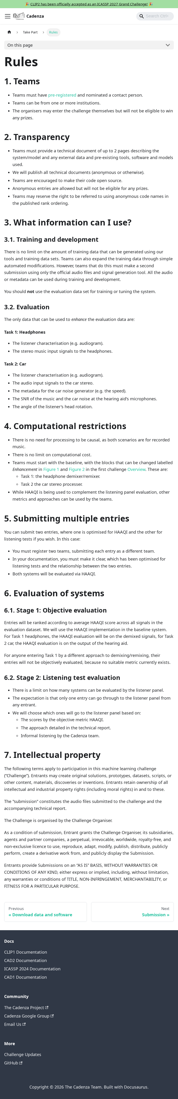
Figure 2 (77, 469)
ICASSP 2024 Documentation (32, 969)
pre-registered (62, 95)
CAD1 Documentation (25, 977)
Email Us (12, 1024)
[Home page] (9, 32)
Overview (136, 469)
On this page (20, 45)
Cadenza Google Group (26, 1016)
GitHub (11, 1063)
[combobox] (155, 16)
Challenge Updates (22, 1054)
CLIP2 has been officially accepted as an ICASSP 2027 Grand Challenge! (89, 4)
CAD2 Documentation (25, 960)
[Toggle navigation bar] (7, 16)
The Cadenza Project (24, 1007)
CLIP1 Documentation (25, 952)
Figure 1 (51, 469)
